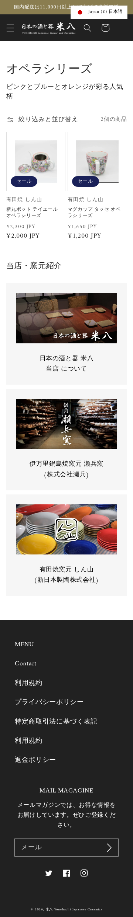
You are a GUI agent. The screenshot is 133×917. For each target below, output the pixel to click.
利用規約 (28, 683)
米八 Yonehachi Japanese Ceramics (74, 910)
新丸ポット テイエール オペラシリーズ (32, 212)
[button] (10, 27)
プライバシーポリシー (49, 702)
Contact (26, 663)
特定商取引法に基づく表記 (56, 722)
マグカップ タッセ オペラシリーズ (94, 212)
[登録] (109, 848)
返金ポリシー (35, 760)
